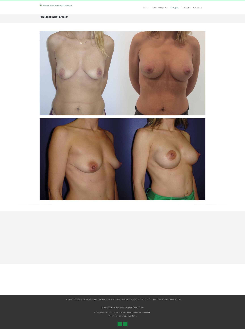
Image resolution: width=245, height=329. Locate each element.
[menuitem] (145, 7)
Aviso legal (106, 307)
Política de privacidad (119, 307)
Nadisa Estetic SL (130, 316)
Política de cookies (136, 307)
